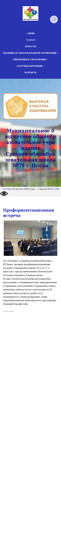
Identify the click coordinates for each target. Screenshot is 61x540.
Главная (30, 40)
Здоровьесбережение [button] (30, 66)
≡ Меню (30, 33)
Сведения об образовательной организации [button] (29, 53)
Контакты (30, 72)
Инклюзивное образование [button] (29, 59)
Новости (30, 46)
